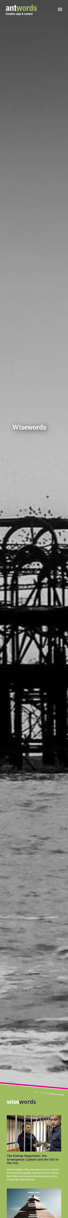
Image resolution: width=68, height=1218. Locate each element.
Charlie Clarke (56, 1094)
